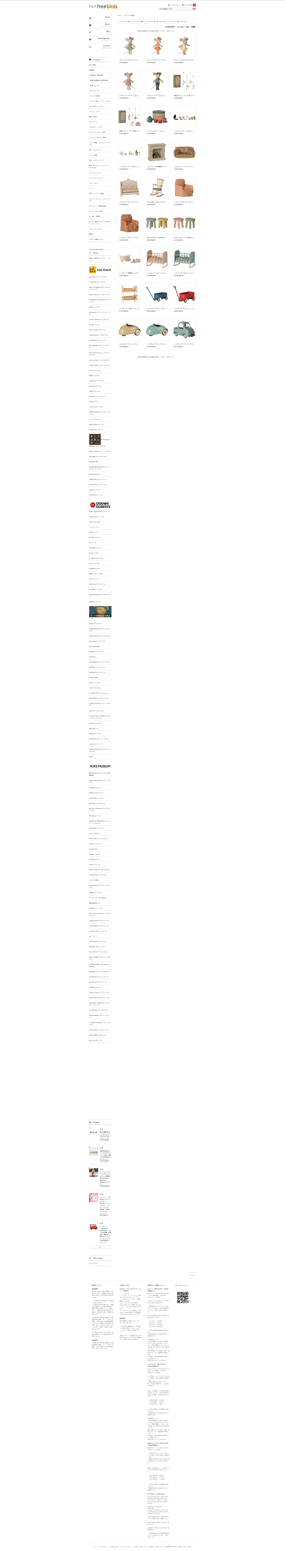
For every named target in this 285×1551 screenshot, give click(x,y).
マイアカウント (175, 5)
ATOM (189, 1546)
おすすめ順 (180, 27)
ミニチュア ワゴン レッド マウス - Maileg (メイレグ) (194, 308)
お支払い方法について (141, 1546)
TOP (119, 15)
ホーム (96, 1546)
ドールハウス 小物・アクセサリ (177, 21)
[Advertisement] (100, 1084)
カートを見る (189, 5)
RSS (184, 1546)
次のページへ (171, 31)
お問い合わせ (114, 1546)
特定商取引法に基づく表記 (173, 1546)
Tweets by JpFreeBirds (96, 249)
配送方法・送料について (156, 1546)
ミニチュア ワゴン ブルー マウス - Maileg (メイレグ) (167, 308)
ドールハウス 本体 (124, 21)
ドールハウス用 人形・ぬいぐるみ (156, 21)
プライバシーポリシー (126, 1546)
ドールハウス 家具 (138, 21)
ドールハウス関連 (128, 15)
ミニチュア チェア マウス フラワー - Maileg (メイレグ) (140, 237)
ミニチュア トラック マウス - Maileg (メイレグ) (192, 344)
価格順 (187, 27)
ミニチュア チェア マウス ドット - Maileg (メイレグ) (194, 202)
